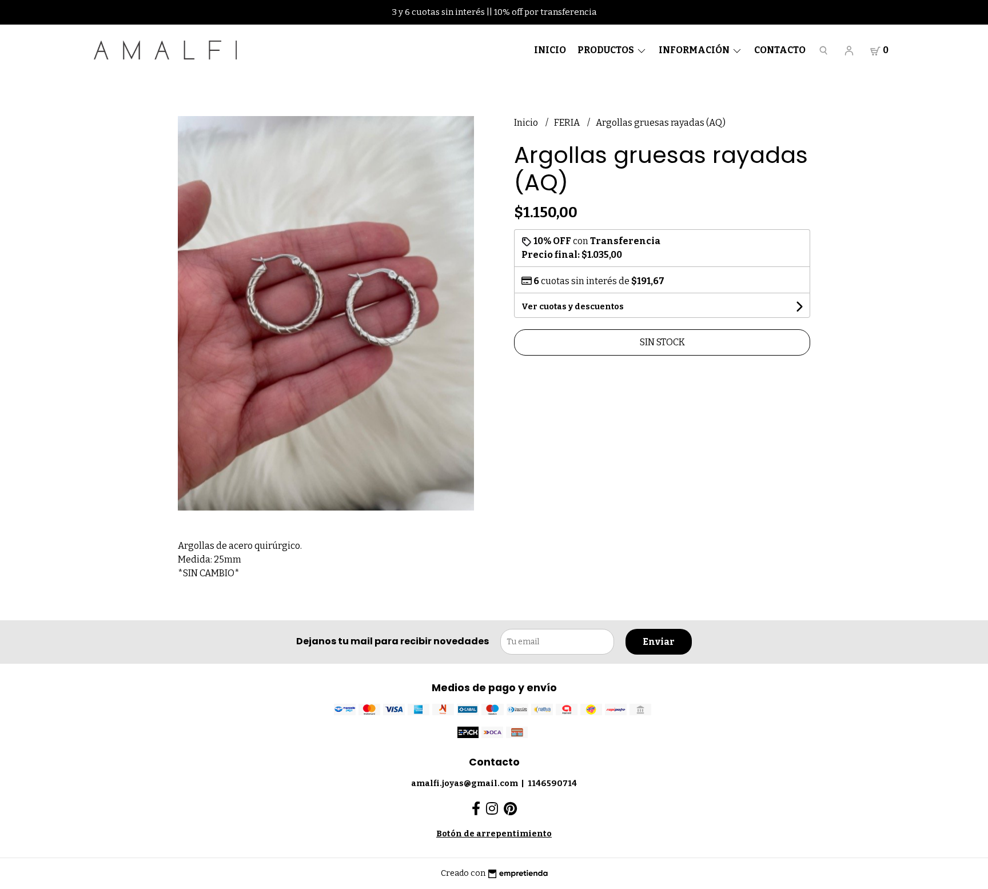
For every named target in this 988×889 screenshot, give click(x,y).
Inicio (550, 50)
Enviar (659, 641)
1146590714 (552, 783)
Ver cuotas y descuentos (572, 307)
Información (695, 50)
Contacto (780, 50)
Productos (606, 50)
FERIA (567, 122)
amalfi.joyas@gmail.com (464, 783)
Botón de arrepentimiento (494, 834)
